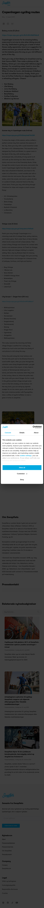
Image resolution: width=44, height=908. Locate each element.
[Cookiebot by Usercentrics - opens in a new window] (33, 427)
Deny (22, 479)
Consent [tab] (8, 433)
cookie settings (26, 455)
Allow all (22, 467)
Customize (21, 473)
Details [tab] (22, 433)
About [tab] (36, 433)
